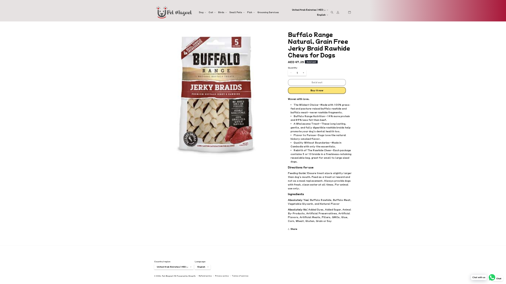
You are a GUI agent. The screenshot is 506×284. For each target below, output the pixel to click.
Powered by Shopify (186, 276)
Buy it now (317, 90)
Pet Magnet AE (169, 276)
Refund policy (205, 276)
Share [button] (294, 229)
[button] (202, 12)
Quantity (292, 67)
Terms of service (240, 276)
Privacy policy (222, 276)
